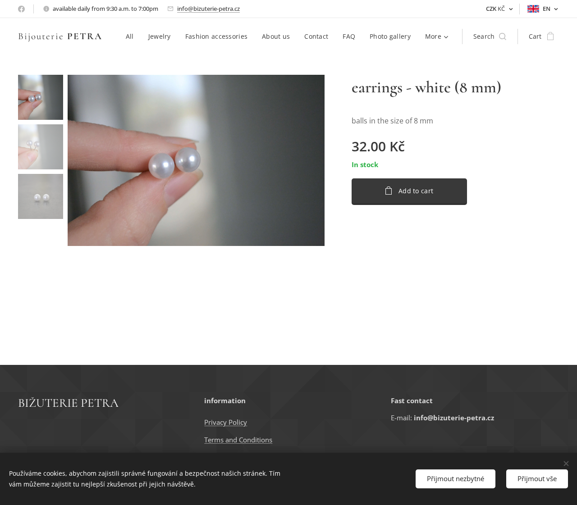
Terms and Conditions (238, 439)
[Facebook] (21, 9)
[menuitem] (132, 36)
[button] (489, 36)
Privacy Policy (225, 422)
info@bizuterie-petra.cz (208, 9)
